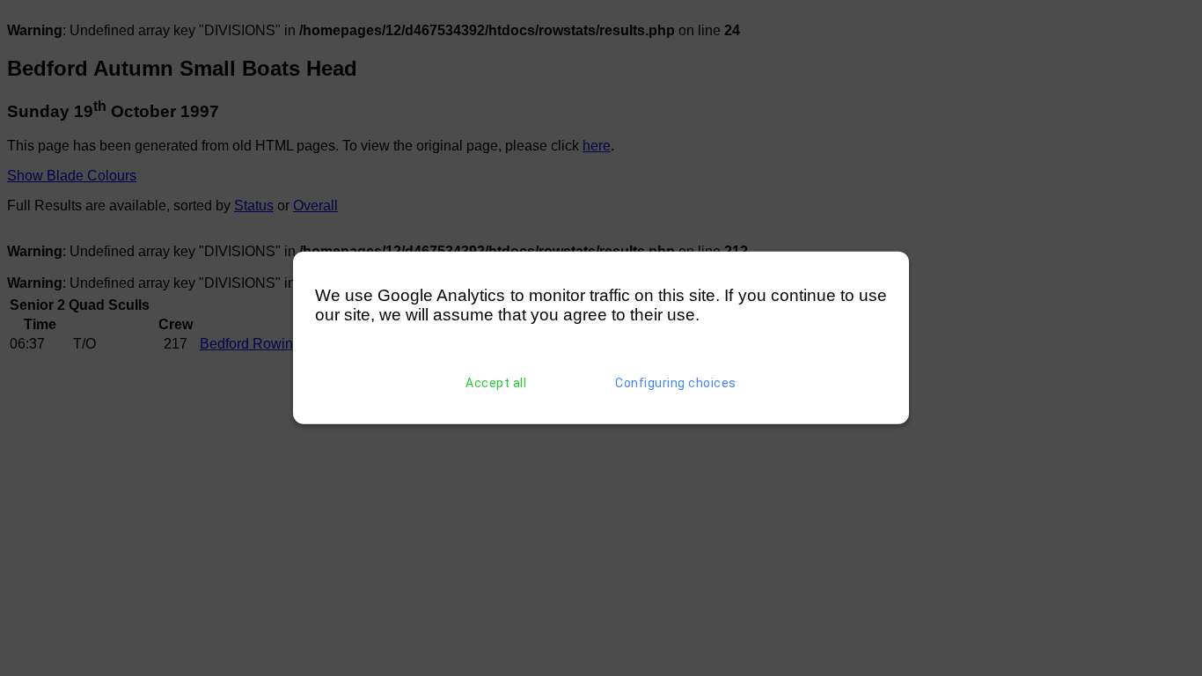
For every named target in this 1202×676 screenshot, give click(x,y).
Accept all (495, 383)
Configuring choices (676, 383)
